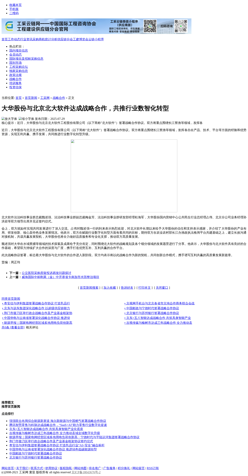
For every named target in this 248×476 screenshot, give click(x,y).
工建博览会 (80, 39)
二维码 (14, 13)
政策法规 (15, 75)
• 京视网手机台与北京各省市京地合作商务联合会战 (159, 303)
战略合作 (15, 79)
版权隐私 (66, 468)
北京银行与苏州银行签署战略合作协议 (35, 457)
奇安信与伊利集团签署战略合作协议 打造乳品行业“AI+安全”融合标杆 (57, 445)
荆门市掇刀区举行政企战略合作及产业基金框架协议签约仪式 (51, 441)
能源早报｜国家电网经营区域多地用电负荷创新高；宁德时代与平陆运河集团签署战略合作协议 (74, 437)
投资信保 (15, 87)
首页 (5, 39)
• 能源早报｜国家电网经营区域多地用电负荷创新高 (37, 322)
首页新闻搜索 (89, 287)
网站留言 (138, 468)
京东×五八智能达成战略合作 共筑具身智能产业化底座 (46, 429)
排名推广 (95, 468)
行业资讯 (26, 39)
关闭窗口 (162, 287)
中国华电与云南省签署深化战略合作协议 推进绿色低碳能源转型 (53, 449)
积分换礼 (124, 468)
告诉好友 (127, 287)
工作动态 (14, 39)
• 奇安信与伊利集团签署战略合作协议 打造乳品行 (36, 303)
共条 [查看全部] (13, 327)
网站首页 (8, 468)
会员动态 (15, 54)
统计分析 (51, 39)
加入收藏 (109, 287)
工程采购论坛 (18, 66)
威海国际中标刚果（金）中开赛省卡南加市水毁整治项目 (60, 277)
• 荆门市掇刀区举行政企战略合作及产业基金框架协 (37, 313)
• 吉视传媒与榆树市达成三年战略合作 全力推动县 (158, 322)
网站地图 (80, 468)
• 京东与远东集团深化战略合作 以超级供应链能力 (36, 308)
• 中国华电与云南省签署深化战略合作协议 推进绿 (36, 318)
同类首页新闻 (11, 298)
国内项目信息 (18, 50)
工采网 (45, 97)
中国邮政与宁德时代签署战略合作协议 (35, 453)
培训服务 (15, 83)
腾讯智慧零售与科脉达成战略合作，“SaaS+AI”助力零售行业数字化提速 (58, 425)
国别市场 (15, 62)
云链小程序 (96, 39)
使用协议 (51, 468)
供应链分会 (65, 39)
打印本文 (144, 287)
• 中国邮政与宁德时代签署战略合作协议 (151, 308)
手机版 (14, 9)
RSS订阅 (153, 468)
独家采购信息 (18, 71)
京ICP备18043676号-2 (86, 472)
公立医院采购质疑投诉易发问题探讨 (46, 273)
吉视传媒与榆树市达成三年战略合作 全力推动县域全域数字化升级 (54, 433)
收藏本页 (15, 5)
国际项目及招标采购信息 (26, 58)
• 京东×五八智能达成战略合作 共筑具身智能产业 (157, 318)
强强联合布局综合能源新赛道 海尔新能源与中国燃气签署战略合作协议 (57, 420)
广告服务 (109, 468)
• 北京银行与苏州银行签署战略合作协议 (151, 313)
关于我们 (22, 468)
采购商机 (39, 39)
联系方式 (37, 468)
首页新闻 (31, 97)
